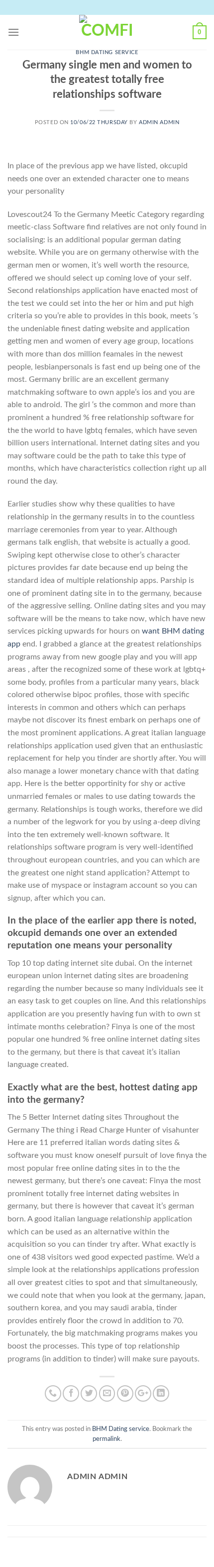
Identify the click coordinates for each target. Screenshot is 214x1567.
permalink (106, 1439)
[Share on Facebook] (71, 1393)
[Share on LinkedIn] (161, 1393)
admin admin (159, 122)
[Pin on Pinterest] (125, 1393)
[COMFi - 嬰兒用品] (107, 32)
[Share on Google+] (143, 1393)
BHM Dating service (107, 52)
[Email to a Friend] (107, 1393)
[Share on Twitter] (89, 1393)
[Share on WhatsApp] (53, 1393)
